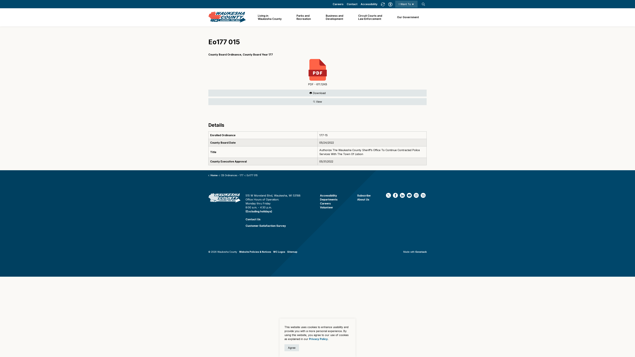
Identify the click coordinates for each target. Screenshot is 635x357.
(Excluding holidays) (259, 211)
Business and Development (334, 17)
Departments (329, 199)
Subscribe (364, 195)
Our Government (408, 17)
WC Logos (279, 251)
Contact (352, 4)
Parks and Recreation (303, 17)
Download (267, 92)
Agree (292, 347)
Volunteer (326, 207)
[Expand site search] (423, 4)
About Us (363, 199)
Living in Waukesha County (270, 17)
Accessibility (369, 4)
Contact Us (253, 219)
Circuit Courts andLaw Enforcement (370, 17)
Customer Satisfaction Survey (266, 225)
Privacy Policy (318, 339)
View (265, 101)
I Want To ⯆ (406, 4)
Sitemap (292, 251)
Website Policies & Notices (255, 251)
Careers (338, 4)
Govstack (421, 251)
